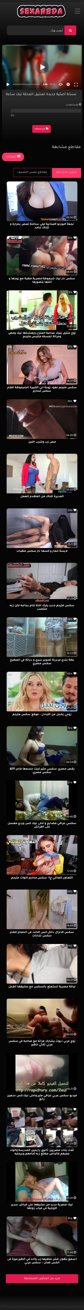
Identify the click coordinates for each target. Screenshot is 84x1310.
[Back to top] (71, 1298)
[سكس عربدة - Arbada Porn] (42, 12)
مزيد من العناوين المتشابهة (42, 1278)
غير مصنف (39, 129)
